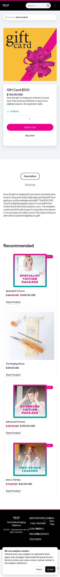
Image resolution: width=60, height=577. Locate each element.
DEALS (40, 528)
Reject (39, 569)
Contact (32, 528)
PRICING (40, 523)
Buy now (30, 135)
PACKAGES (40, 533)
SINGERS (32, 533)
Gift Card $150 (22, 17)
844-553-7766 (52, 521)
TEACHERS (32, 539)
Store (11, 17)
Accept (50, 569)
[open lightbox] (30, 54)
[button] (55, 5)
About (32, 518)
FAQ (32, 523)
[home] (5, 5)
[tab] (30, 176)
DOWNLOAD (40, 518)
